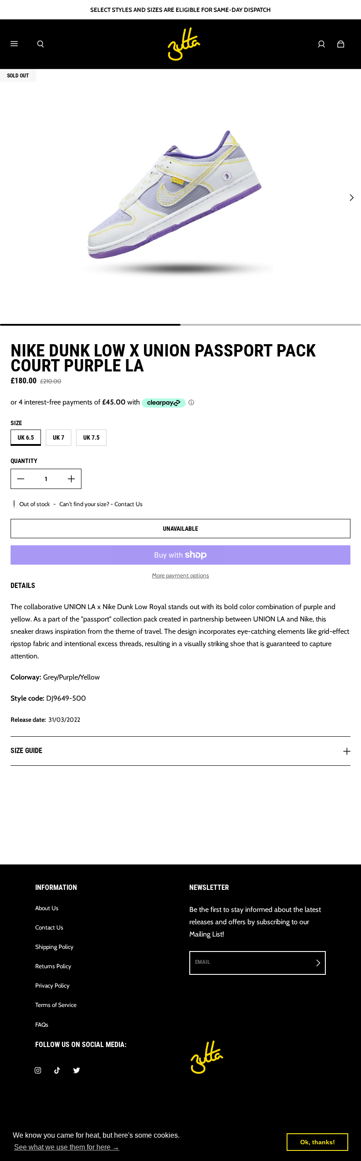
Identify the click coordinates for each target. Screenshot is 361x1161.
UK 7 (58, 437)
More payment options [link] (180, 575)
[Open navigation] (20, 44)
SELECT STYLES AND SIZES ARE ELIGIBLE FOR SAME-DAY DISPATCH (180, 9)
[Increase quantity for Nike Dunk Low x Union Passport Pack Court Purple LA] (71, 479)
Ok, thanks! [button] (317, 1142)
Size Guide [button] (26, 750)
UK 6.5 (26, 437)
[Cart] (340, 44)
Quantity (24, 460)
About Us (47, 907)
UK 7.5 (91, 437)
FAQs (41, 1024)
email (202, 962)
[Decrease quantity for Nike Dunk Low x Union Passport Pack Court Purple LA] (20, 479)
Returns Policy (53, 966)
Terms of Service (56, 1004)
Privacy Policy (52, 985)
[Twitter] (76, 1070)
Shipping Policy (54, 946)
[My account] (321, 44)
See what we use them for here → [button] (66, 1147)
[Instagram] (38, 1070)
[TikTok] (57, 1070)
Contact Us (49, 927)
